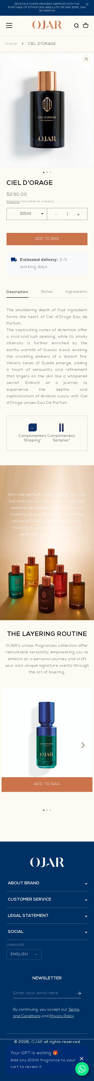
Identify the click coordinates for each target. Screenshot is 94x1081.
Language (15, 945)
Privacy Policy (62, 1016)
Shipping (13, 201)
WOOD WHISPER (21, 772)
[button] (9, 25)
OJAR (37, 1042)
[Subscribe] (75, 993)
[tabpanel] (47, 747)
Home (13, 44)
